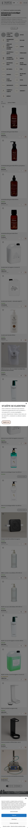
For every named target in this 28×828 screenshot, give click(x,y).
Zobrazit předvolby (14, 823)
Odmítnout (14, 819)
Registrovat (6, 422)
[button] (26, 798)
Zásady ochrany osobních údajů (18, 826)
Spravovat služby (14, 811)
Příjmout (14, 815)
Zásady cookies (6, 826)
